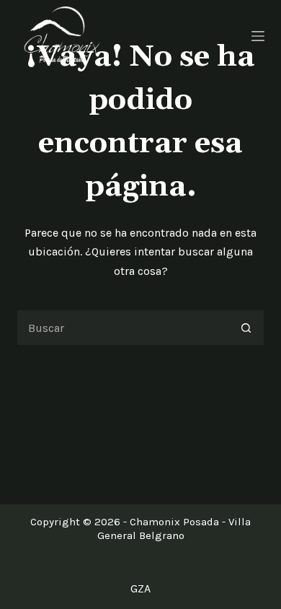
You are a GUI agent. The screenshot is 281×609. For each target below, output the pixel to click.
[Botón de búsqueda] (246, 328)
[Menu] (257, 36)
